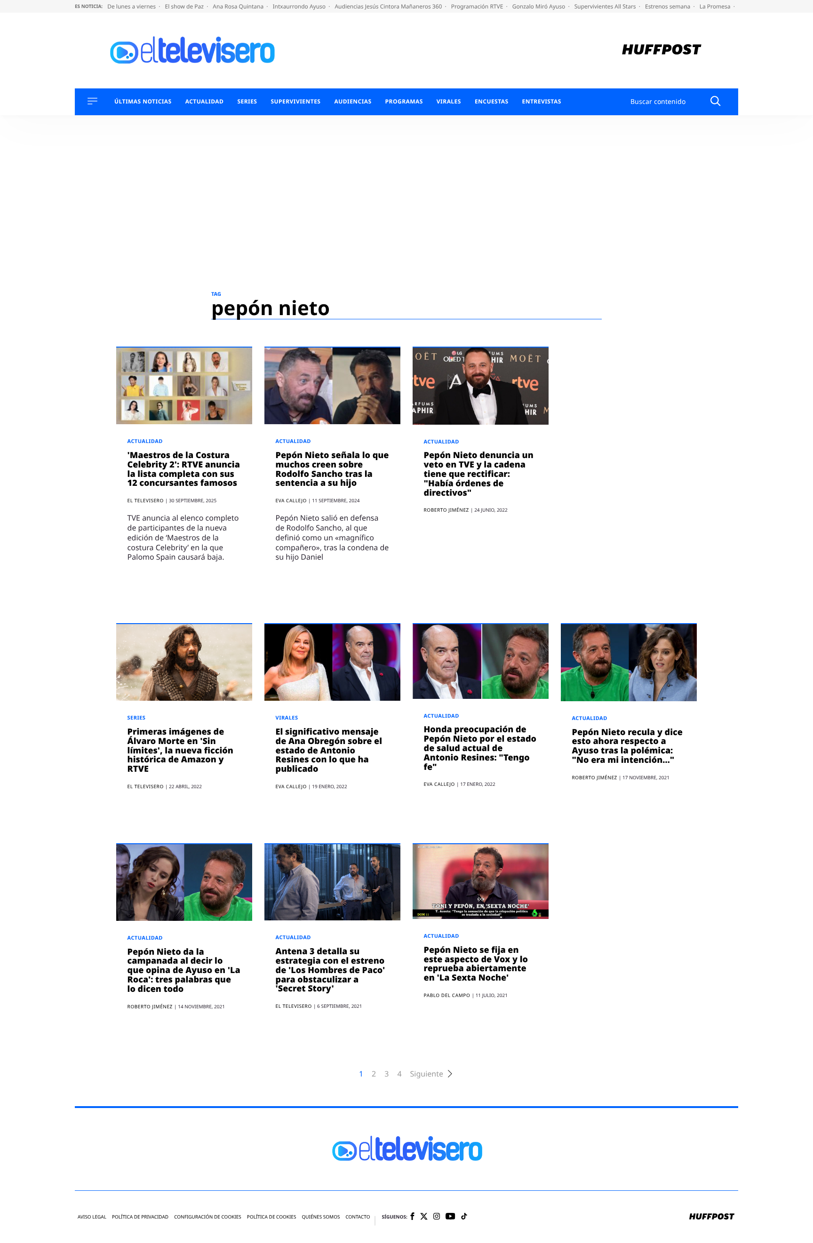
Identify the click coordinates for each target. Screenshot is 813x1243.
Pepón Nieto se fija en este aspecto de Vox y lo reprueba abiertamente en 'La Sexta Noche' (476, 963)
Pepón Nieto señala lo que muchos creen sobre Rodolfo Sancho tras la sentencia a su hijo (332, 469)
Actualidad (204, 101)
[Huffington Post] (662, 50)
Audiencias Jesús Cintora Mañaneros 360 (389, 6)
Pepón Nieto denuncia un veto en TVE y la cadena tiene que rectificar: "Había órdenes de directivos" (479, 474)
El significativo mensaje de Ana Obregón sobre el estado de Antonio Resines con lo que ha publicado (329, 750)
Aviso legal (92, 1217)
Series (247, 101)
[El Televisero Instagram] (436, 1217)
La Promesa (716, 6)
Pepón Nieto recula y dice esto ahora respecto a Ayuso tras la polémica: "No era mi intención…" (627, 746)
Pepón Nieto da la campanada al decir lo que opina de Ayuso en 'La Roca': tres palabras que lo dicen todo (184, 970)
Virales (449, 101)
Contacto (357, 1217)
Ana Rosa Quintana (239, 6)
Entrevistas (541, 101)
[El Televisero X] (424, 1217)
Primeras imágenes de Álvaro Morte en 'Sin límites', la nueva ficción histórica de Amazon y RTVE (180, 750)
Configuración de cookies (207, 1217)
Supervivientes (295, 101)
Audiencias (352, 101)
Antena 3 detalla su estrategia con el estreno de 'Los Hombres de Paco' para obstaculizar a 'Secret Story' (330, 970)
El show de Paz (185, 6)
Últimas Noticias (143, 101)
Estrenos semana (668, 6)
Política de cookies (271, 1217)
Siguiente (426, 1074)
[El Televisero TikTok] (464, 1217)
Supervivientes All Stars (606, 6)
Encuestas (492, 101)
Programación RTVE (478, 6)
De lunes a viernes (132, 6)
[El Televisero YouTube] (450, 1217)
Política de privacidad (140, 1217)
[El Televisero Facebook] (412, 1216)
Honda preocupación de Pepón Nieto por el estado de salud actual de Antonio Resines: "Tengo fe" (480, 748)
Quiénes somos (321, 1217)
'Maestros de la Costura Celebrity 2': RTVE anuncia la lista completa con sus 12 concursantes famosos (184, 469)
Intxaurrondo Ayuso (299, 6)
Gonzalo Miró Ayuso (539, 6)
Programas (404, 101)
